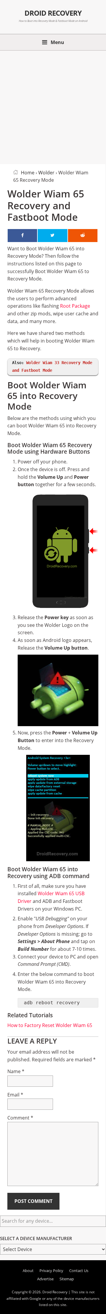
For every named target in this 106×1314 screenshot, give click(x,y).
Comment (20, 1118)
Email (15, 1094)
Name (15, 1071)
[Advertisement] (53, 106)
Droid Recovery (53, 13)
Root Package (75, 306)
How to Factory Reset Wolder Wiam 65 (49, 1025)
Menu (57, 42)
